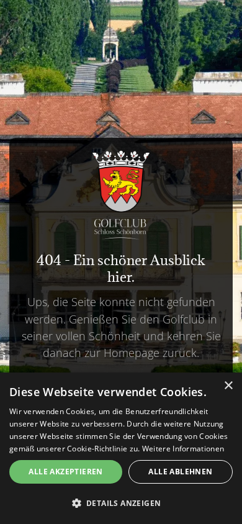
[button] (121, 503)
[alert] (121, 448)
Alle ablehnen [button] (180, 471)
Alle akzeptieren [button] (65, 471)
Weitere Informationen (183, 448)
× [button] (228, 386)
